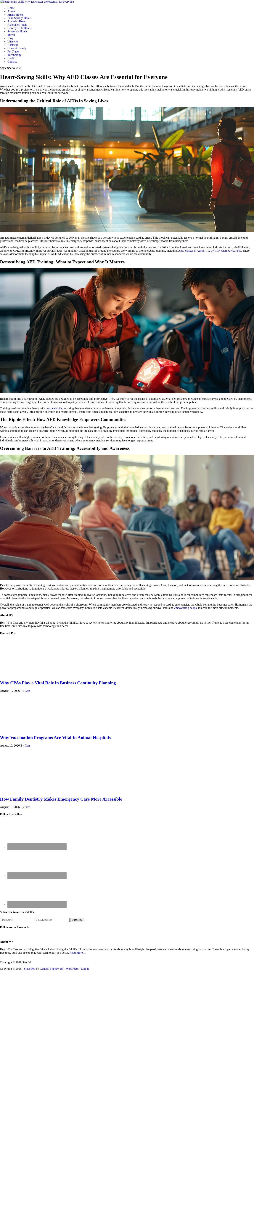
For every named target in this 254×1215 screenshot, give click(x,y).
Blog (10, 38)
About (11, 11)
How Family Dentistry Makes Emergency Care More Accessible (61, 799)
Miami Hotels (15, 14)
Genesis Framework (51, 968)
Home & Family (17, 48)
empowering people (185, 607)
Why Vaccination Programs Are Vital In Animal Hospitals (55, 737)
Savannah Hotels (17, 31)
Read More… (78, 952)
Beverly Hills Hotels (19, 28)
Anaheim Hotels (17, 21)
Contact (12, 61)
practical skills (54, 408)
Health (11, 58)
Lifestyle (12, 41)
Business (12, 44)
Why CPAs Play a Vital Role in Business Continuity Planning (58, 682)
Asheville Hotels (17, 24)
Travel (11, 34)
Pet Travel (13, 51)
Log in (85, 968)
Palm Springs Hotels (19, 18)
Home (11, 7)
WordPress (72, 968)
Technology (14, 54)
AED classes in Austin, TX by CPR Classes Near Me (209, 250)
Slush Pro (29, 968)
